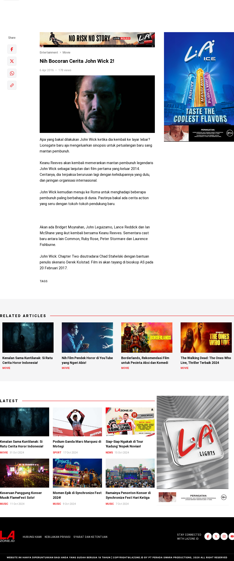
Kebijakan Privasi (58, 536)
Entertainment (49, 52)
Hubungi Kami (32, 536)
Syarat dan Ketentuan (90, 536)
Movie (66, 52)
